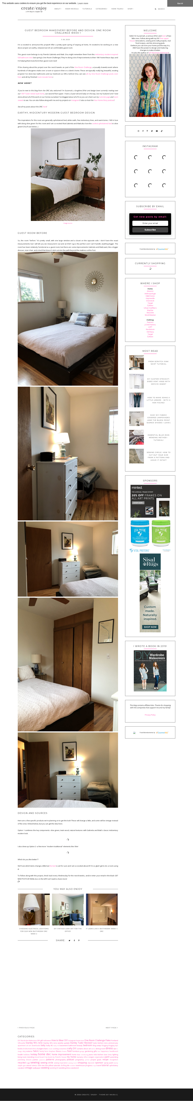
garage (82, 1051)
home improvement (61, 1054)
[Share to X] (70, 941)
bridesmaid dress (30, 1049)
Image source (67, 223)
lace (105, 1054)
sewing (35, 1062)
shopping (82, 1062)
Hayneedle (150, 298)
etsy (24, 1051)
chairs (45, 1048)
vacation (21, 1068)
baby (43, 1045)
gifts (95, 1051)
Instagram (75, 100)
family (42, 1051)
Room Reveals (72, 9)
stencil (28, 1065)
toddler (72, 1065)
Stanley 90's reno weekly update (56, 1043)
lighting (115, 1054)
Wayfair (150, 310)
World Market (150, 315)
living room (22, 1057)
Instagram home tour (76, 1040)
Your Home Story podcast (104, 100)
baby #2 (49, 1045)
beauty (79, 1045)
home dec (44, 1054)
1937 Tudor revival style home (32, 93)
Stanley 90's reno (34, 1042)
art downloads (34, 1045)
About (57, 9)
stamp (116, 1063)
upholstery (113, 1065)
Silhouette (21, 1043)
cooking (56, 1049)
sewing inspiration (61, 1063)
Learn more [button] (83, 3)
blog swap (97, 1045)
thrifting (64, 1065)
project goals (96, 1059)
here (44, 106)
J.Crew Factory (150, 324)
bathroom (72, 1045)
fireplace (52, 1051)
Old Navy (150, 332)
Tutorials (87, 9)
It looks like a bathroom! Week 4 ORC (102, 930)
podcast (70, 1059)
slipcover (91, 1063)
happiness (105, 1051)
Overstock (150, 300)
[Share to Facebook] (74, 941)
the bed (52, 866)
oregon (91, 1057)
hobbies (27, 1054)
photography (60, 1059)
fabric (36, 1051)
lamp (110, 1054)
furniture (75, 1051)
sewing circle (46, 1062)
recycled (22, 1062)
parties (35, 1059)
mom (164, 36)
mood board (40, 1057)
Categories (101, 9)
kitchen (100, 1054)
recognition (114, 1060)
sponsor (99, 1062)
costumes (62, 1049)
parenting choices (25, 1060)
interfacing (84, 1055)
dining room (100, 1048)
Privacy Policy (150, 715)
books (20, 1048)
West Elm (150, 312)
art (27, 1045)
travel (98, 1065)
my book (48, 1057)
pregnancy (79, 1059)
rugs (28, 1063)
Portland (114, 1040)
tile (68, 1065)
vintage (28, 1067)
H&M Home (150, 296)
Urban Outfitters (150, 308)
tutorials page (104, 97)
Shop (130, 9)
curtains (80, 1048)
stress (34, 1065)
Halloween (47, 1040)
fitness (58, 1051)
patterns (50, 1059)
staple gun (22, 1065)
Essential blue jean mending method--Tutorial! (158, 437)
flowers (64, 1051)
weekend (75, 1068)
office (86, 1057)
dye (114, 1048)
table (39, 1065)
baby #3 (56, 1045)
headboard (113, 1051)
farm (46, 1051)
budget (40, 1048)
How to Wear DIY (59, 1040)
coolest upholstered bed (102, 123)
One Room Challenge (83, 67)
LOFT (150, 327)
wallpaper (37, 1068)
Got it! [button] (180, 3)
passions (42, 1060)
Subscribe (150, 230)
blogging (105, 1045)
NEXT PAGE (111, 1028)
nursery (80, 1057)
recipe (105, 1059)
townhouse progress (84, 1065)
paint (107, 1056)
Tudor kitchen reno (100, 1043)
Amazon (150, 291)
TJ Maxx (150, 305)
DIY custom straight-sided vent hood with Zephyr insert (158, 381)
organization (99, 1057)
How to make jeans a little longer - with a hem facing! (159, 400)
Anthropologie (150, 293)
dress (109, 1048)
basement (64, 1045)
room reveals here (44, 77)
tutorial (105, 1065)
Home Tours (117, 9)
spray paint (108, 1063)
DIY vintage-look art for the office (68, 930)
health (20, 1054)
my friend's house (59, 1057)
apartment (22, 1045)
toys (94, 1065)
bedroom (87, 1045)
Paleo (108, 1040)
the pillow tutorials (52, 1065)
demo (93, 1049)
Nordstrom (150, 329)
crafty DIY (71, 1048)
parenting (114, 1057)
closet (50, 1049)
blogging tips (113, 1045)
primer (87, 1060)
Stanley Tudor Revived (81, 1042)
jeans (91, 1054)
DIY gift (40, 1040)
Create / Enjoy (89, 1095)
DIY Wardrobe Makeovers (27, 1040)
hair (99, 1051)
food (69, 1051)
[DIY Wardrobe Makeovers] (150, 691)
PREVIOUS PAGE (27, 1028)
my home (71, 1056)
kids (95, 1054)
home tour (76, 1054)
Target (150, 303)
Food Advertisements (146, 249)
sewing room (72, 1063)
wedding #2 (54, 1068)
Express (150, 322)
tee (43, 1065)
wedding (45, 1067)
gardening (89, 1051)
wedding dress (65, 1068)
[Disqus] (68, 986)
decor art (87, 1048)
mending (30, 1057)
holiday (33, 1054)
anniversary (113, 1043)
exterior (29, 1051)
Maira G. (114, 1095)
